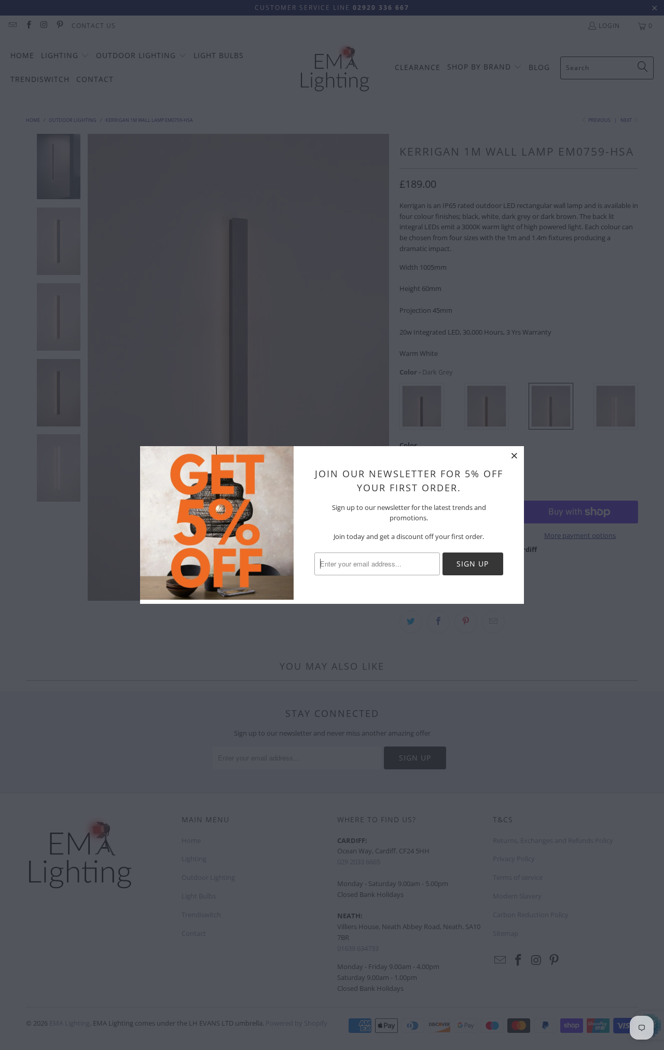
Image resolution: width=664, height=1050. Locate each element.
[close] (514, 455)
